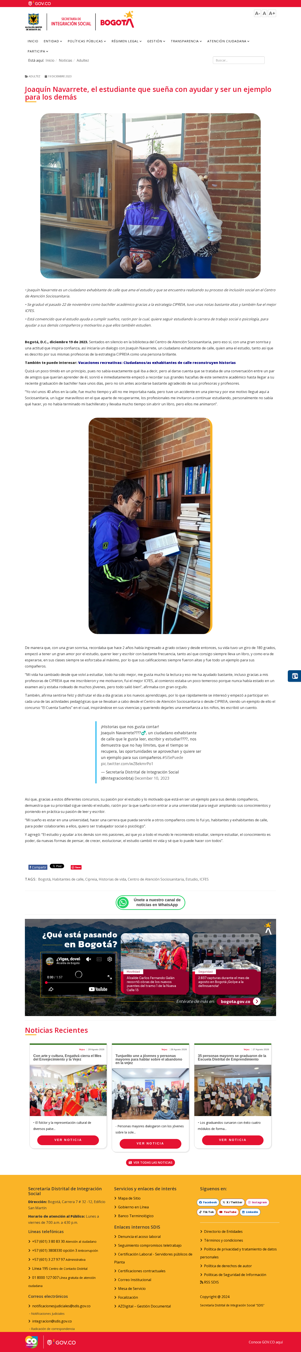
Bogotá (44, 879)
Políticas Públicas (85, 41)
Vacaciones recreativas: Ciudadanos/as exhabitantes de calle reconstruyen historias (157, 362)
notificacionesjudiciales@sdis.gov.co (61, 1306)
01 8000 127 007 (62, 1281)
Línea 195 (59, 1268)
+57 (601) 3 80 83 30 (64, 1241)
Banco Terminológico (136, 1215)
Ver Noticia (68, 1140)
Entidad (51, 41)
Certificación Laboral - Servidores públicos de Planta (153, 1258)
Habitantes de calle (68, 879)
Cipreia (91, 879)
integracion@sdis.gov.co (52, 1321)
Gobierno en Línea (133, 1207)
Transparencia (185, 41)
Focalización (128, 1297)
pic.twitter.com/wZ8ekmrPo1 (127, 763)
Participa (36, 51)
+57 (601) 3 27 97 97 (58, 1259)
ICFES (204, 879)
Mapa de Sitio (129, 1198)
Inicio (33, 41)
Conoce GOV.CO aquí (266, 1342)
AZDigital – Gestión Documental (144, 1306)
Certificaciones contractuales (141, 1271)
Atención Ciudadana (226, 41)
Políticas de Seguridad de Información (235, 1274)
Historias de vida (112, 879)
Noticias (65, 60)
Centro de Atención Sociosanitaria (156, 879)
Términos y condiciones (223, 1240)
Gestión (154, 41)
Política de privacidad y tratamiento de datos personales (238, 1253)
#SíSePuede (172, 757)
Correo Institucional (134, 1279)
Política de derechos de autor (228, 1265)
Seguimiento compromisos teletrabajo (150, 1245)
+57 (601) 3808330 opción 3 (65, 1250)
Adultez (83, 60)
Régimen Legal (125, 41)
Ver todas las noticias (152, 1162)
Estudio (192, 879)
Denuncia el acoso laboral (139, 1236)
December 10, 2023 (152, 778)
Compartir (38, 867)
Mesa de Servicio (132, 1288)
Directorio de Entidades (223, 1231)
